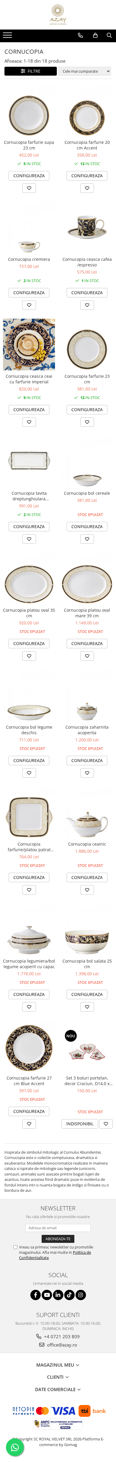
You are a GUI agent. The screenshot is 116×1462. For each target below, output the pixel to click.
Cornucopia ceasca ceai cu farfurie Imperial (29, 379)
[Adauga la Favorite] (29, 188)
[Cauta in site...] (109, 35)
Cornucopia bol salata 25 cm (87, 963)
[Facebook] (35, 1295)
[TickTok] (69, 1295)
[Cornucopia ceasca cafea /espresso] (87, 227)
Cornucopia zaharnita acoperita (87, 729)
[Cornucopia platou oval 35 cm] (29, 578)
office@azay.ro (61, 1345)
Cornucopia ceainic (87, 844)
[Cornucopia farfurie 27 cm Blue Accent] (29, 1046)
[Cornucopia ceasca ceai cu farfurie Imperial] (29, 344)
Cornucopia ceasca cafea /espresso (87, 262)
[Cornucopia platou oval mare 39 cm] (87, 578)
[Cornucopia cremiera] (29, 227)
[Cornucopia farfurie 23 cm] (87, 344)
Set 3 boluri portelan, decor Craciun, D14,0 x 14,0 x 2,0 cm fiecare (87, 1080)
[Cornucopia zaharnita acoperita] (87, 695)
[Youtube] (47, 1295)
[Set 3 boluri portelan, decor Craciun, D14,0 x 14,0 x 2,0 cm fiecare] (87, 1046)
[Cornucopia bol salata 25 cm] (87, 929)
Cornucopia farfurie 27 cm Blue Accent (29, 1080)
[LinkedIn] (58, 1295)
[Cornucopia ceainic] (87, 812)
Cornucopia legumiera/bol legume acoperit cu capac (29, 963)
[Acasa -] (58, 14)
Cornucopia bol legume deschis (29, 729)
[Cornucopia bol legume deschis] (29, 695)
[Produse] (8, 36)
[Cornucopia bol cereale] (87, 461)
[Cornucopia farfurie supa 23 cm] (29, 110)
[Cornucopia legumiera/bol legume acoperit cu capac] (29, 929)
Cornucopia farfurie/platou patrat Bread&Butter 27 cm (29, 846)
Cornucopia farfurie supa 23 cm (29, 145)
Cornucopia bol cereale (87, 493)
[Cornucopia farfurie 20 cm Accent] (87, 110)
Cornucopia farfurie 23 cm (87, 379)
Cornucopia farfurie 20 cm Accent (87, 145)
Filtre (32, 71)
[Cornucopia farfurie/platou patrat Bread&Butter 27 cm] (29, 812)
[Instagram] (81, 1295)
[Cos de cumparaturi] (95, 35)
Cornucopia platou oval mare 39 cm (87, 612)
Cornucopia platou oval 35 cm (29, 612)
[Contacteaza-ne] (80, 35)
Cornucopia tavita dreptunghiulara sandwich (29, 496)
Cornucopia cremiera (29, 259)
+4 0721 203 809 (61, 1336)
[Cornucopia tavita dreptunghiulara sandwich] (29, 461)
